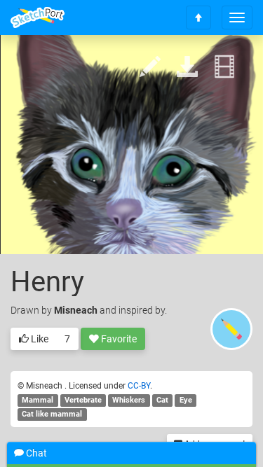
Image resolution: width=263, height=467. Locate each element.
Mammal (37, 400)
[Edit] (150, 67)
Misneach (77, 310)
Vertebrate (83, 400)
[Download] (187, 67)
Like (38, 338)
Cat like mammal (52, 414)
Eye (186, 400)
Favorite (118, 338)
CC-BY (139, 386)
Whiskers (128, 400)
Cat (162, 400)
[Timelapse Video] (224, 67)
